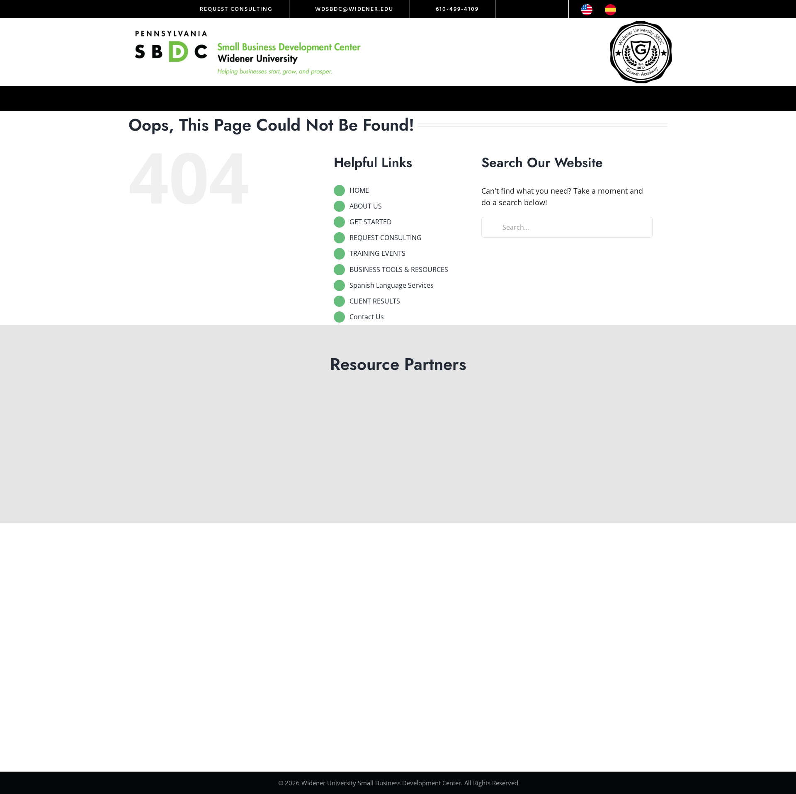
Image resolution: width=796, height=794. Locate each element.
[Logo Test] (248, 30)
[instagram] (525, 9)
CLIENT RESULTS (374, 301)
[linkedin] (539, 9)
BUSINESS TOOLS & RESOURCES (398, 269)
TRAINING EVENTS (377, 253)
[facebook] (511, 9)
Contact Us (366, 316)
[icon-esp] (610, 8)
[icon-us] (586, 8)
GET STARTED (370, 221)
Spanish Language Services (391, 285)
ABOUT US (365, 206)
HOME (359, 190)
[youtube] (553, 9)
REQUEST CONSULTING (385, 237)
